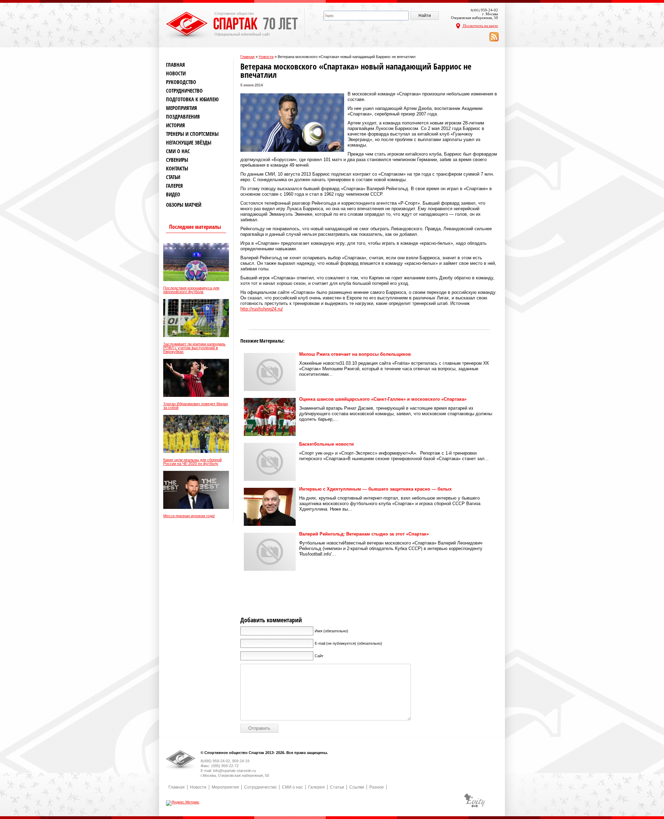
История (175, 125)
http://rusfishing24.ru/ (261, 308)
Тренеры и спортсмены (192, 134)
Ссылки (356, 787)
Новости (266, 57)
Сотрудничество (184, 90)
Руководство (181, 82)
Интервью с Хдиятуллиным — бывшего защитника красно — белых (375, 489)
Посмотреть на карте (480, 26)
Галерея (174, 185)
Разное (376, 787)
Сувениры (177, 159)
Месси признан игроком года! (189, 516)
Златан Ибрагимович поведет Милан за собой (195, 406)
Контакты (177, 168)
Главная (247, 57)
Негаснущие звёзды (188, 142)
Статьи (173, 177)
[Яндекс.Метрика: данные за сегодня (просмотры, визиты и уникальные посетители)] (183, 803)
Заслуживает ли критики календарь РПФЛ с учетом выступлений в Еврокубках (194, 348)
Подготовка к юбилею (192, 99)
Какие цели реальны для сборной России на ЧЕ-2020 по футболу (192, 462)
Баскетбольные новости (326, 444)
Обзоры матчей (183, 204)
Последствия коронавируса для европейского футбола (191, 290)
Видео (173, 194)
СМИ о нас (178, 151)
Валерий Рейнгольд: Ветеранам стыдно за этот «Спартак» (364, 534)
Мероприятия (181, 108)
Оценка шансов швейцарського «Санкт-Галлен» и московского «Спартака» (383, 399)
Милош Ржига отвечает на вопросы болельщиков (355, 354)
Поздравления (183, 116)
